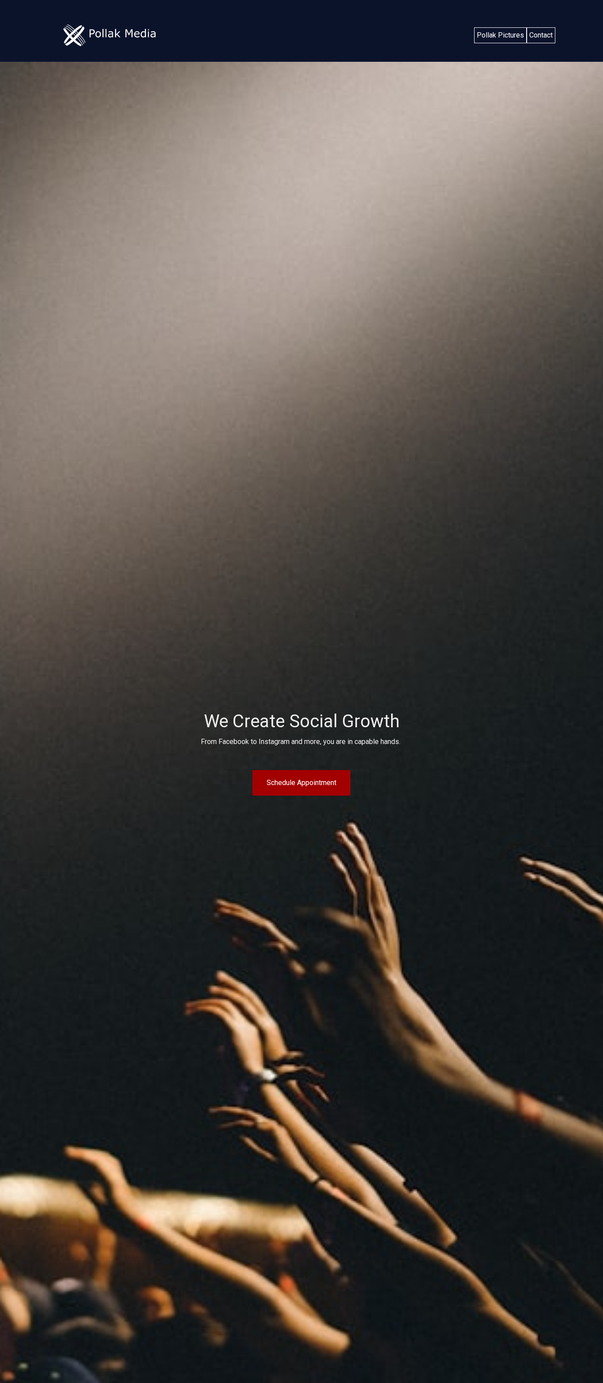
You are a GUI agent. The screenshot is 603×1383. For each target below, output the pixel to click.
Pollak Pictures (500, 35)
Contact (541, 35)
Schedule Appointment (301, 782)
